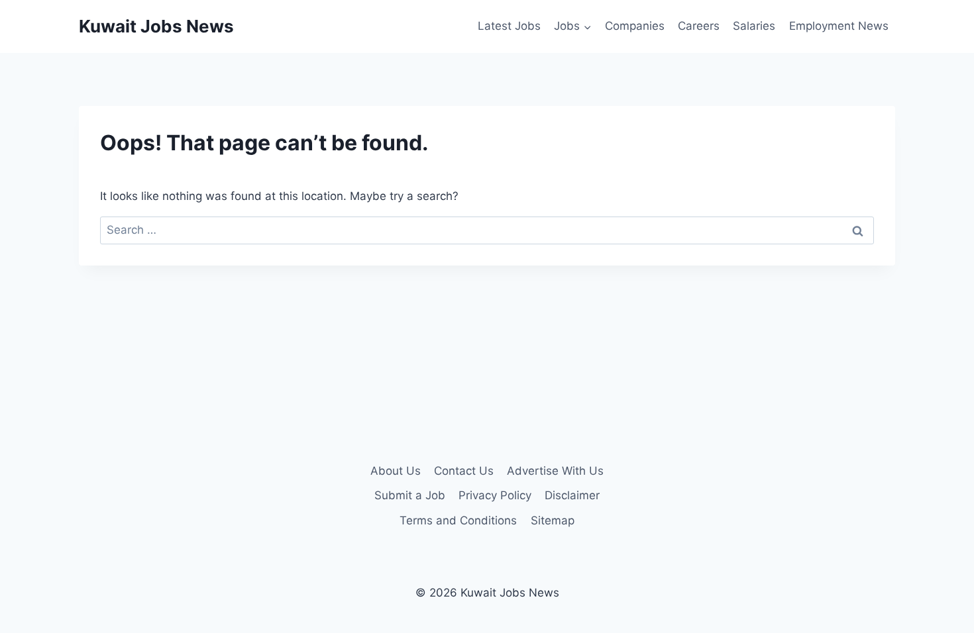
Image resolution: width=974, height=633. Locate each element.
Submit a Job (409, 495)
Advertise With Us (555, 470)
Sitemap (552, 520)
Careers (699, 25)
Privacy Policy (495, 495)
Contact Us (464, 470)
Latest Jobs (509, 25)
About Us (395, 470)
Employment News (839, 25)
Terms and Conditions (458, 520)
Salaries (754, 25)
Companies (635, 25)
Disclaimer (572, 495)
